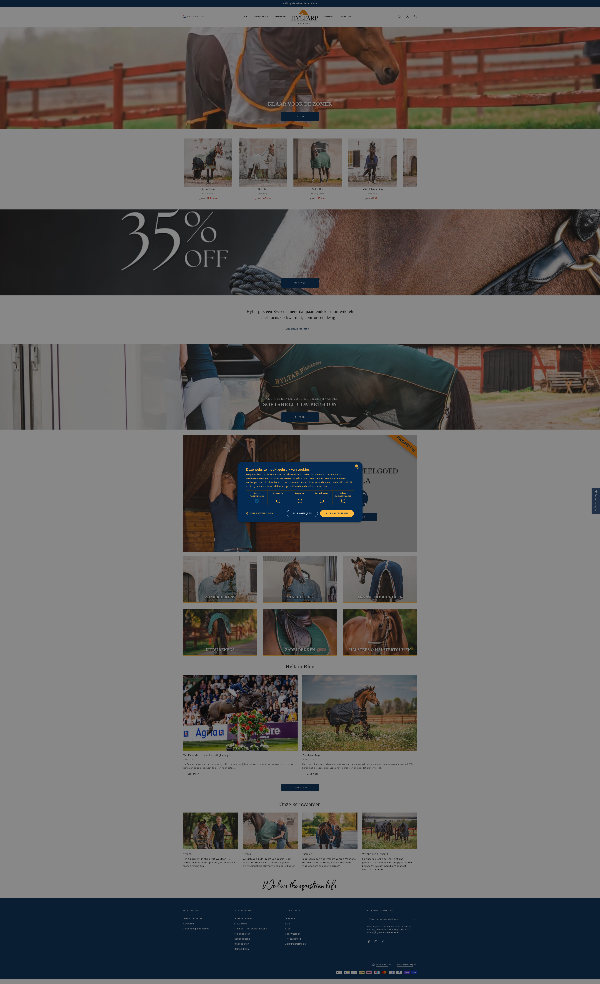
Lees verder (321, 486)
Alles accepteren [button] (337, 513)
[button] (259, 513)
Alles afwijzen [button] (302, 513)
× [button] (357, 468)
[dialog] (300, 492)
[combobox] (357, 465)
